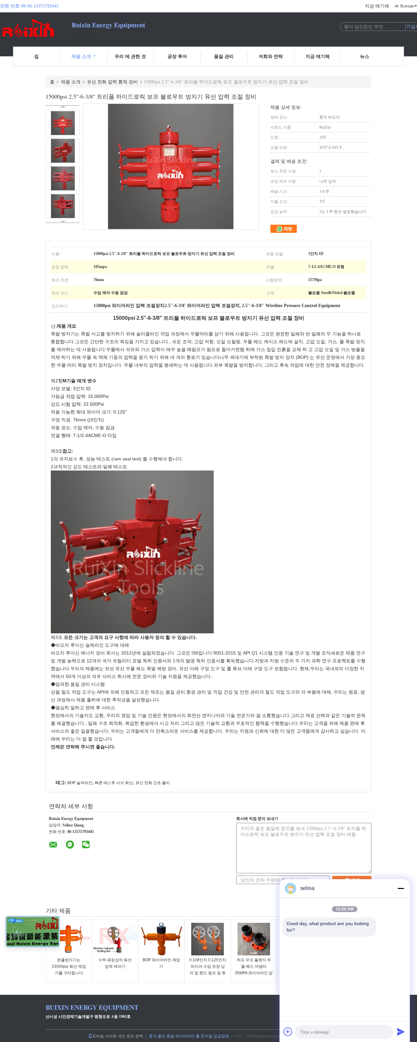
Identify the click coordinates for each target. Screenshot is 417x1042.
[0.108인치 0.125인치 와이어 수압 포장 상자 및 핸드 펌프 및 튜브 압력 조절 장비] (207, 939)
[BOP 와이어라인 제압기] (161, 939)
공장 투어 (177, 56)
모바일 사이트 (104, 1035)
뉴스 (364, 56)
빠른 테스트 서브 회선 (114, 783)
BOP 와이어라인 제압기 (161, 963)
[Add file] (288, 1031)
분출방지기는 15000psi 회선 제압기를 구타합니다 (69, 966)
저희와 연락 (271, 56)
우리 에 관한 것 (130, 56)
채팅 (287, 228)
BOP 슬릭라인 (79, 783)
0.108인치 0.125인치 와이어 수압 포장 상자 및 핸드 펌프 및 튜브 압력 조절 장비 (207, 970)
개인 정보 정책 (130, 1035)
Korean (407, 6)
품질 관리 (224, 56)
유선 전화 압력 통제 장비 (112, 81)
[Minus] (401, 888)
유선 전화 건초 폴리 (153, 783)
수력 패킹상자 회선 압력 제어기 (115, 963)
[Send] (400, 1031)
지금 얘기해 (377, 6)
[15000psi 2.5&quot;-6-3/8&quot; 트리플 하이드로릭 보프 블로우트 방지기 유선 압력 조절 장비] (63, 123)
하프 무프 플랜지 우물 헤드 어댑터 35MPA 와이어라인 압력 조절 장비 (254, 970)
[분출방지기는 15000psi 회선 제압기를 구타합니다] (69, 939)
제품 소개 (81, 56)
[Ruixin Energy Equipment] (36, 28)
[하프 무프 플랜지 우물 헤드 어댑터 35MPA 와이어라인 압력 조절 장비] (254, 939)
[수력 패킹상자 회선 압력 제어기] (115, 939)
